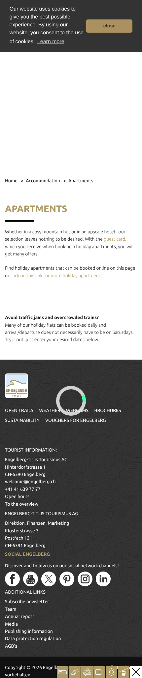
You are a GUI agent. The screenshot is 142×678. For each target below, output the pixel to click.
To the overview (21, 504)
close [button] (109, 26)
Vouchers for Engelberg (75, 420)
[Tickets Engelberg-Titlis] (87, 672)
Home (11, 180)
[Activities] (75, 672)
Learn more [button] (50, 41)
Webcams (77, 410)
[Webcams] (99, 672)
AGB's (11, 646)
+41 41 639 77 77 (23, 489)
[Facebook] (12, 579)
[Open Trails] (123, 672)
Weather (49, 410)
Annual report (19, 616)
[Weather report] (111, 672)
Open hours (17, 496)
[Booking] (62, 672)
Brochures (107, 410)
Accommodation (43, 180)
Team (10, 609)
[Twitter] (48, 579)
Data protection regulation (33, 638)
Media (11, 624)
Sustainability (22, 420)
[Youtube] (30, 579)
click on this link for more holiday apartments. (56, 275)
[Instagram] (85, 579)
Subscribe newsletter (27, 601)
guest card (114, 239)
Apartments (80, 180)
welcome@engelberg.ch (30, 481)
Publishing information (29, 631)
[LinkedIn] (103, 579)
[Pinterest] (66, 579)
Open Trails (19, 410)
